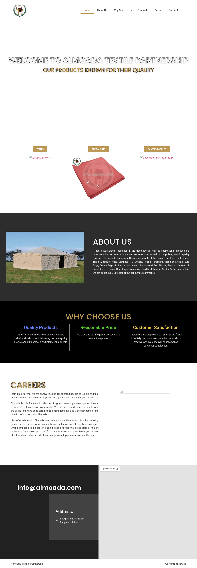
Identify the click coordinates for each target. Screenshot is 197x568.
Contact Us (175, 10)
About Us (102, 10)
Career (159, 10)
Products (143, 10)
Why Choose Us (122, 10)
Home (87, 10)
